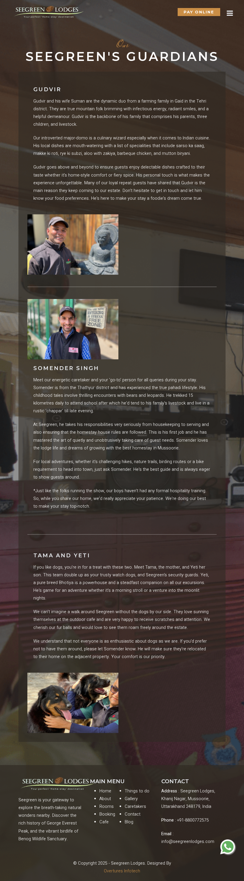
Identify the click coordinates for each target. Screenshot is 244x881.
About (105, 799)
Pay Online (199, 12)
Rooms (106, 806)
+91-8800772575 (193, 820)
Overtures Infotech (122, 871)
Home (105, 791)
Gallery (131, 799)
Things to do (137, 791)
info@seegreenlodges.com (187, 841)
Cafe (104, 822)
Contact (132, 814)
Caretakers (135, 806)
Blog (129, 822)
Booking (107, 814)
